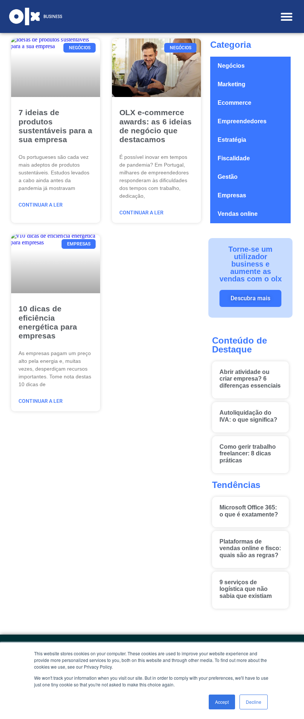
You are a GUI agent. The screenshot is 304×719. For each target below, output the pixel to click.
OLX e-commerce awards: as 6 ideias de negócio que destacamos (155, 125)
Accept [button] (222, 702)
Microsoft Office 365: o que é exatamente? (248, 510)
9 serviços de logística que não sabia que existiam (245, 589)
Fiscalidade (234, 158)
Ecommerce (234, 103)
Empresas (232, 195)
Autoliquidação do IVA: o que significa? (248, 415)
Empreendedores (242, 121)
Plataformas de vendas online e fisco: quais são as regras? (250, 548)
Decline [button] (253, 702)
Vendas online (238, 214)
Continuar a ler (41, 205)
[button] (286, 16)
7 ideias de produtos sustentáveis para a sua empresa (55, 125)
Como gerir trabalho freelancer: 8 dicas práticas (247, 454)
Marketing (231, 84)
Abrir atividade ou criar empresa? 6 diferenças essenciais (250, 379)
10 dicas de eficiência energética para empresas (48, 322)
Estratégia (232, 140)
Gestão (228, 177)
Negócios (231, 66)
